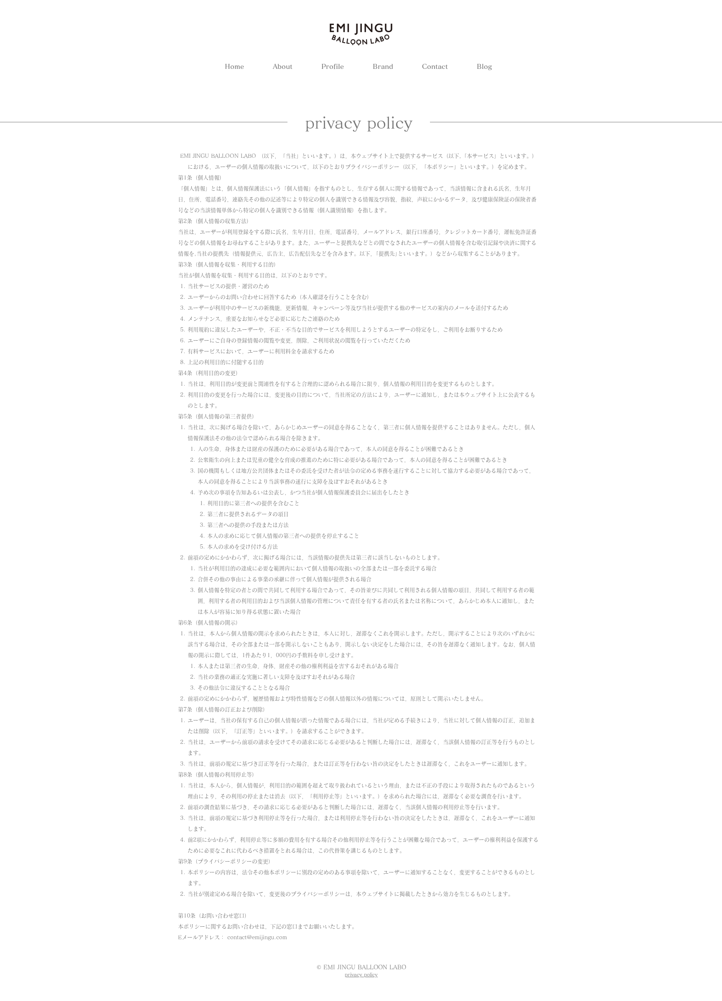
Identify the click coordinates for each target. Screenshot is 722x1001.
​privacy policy (361, 974)
